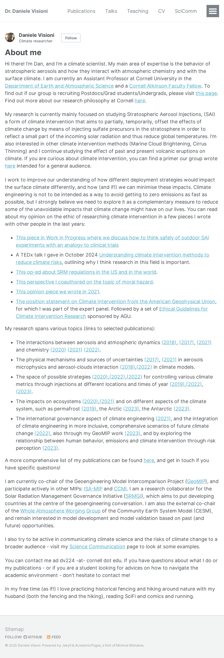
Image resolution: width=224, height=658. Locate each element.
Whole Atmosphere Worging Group (60, 511)
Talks (111, 11)
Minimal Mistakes (129, 645)
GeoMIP (196, 481)
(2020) (58, 350)
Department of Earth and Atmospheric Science (59, 86)
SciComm (186, 11)
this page (206, 93)
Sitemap (14, 629)
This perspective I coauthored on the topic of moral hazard (84, 282)
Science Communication (97, 546)
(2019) (177, 384)
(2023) (24, 391)
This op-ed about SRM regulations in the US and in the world (86, 272)
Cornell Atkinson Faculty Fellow (165, 86)
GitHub (34, 637)
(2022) (92, 350)
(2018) (168, 342)
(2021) (204, 342)
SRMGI (133, 496)
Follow (71, 38)
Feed (56, 637)
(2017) (186, 342)
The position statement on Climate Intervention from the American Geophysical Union (115, 301)
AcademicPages (88, 645)
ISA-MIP (93, 489)
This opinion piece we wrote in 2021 (57, 291)
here (140, 100)
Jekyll (66, 645)
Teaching (137, 11)
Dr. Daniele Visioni (26, 11)
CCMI (120, 489)
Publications (81, 11)
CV (161, 11)
